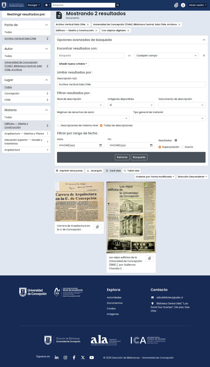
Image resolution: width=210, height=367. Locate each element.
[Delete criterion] (204, 55)
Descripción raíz (67, 78)
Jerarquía (96, 170)
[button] (176, 5)
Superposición (170, 147)
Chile (26, 100)
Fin (109, 139)
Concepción (26, 94)
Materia (10, 110)
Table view (133, 170)
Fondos (111, 308)
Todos (8, 32)
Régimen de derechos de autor (75, 112)
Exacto (189, 147)
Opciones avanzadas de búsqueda (84, 40)
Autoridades (114, 297)
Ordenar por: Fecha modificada (154, 176)
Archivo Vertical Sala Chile (26, 39)
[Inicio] (14, 5)
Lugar (8, 80)
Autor (8, 49)
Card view (115, 170)
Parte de (11, 25)
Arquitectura (26, 150)
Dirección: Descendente (191, 176)
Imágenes (113, 314)
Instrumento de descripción (175, 99)
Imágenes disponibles (121, 99)
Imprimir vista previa (71, 170)
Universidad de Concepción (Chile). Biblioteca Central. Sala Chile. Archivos (26, 66)
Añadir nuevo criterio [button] (72, 64)
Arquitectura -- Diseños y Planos (26, 134)
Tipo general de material (148, 112)
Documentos (115, 303)
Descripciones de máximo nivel (79, 125)
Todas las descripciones (118, 125)
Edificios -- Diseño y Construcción (26, 125)
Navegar (33, 5)
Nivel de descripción (69, 99)
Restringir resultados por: (26, 14)
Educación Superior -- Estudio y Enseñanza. (26, 141)
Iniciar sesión (196, 5)
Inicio (60, 139)
